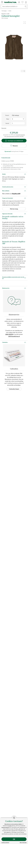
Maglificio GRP (16, 193)
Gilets (9, 10)
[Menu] (2, 2)
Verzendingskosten (20, 134)
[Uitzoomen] (22, 71)
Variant (7, 115)
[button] (25, 22)
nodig (10, 825)
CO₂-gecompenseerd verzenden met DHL (14, 136)
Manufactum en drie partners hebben (13, 824)
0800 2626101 (9, 334)
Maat (7, 119)
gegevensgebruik (5, 827)
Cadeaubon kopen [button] (14, 389)
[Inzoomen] (24, 71)
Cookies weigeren (5, 842)
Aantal (7, 123)
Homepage (4, 10)
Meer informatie (23, 842)
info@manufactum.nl (14, 336)
